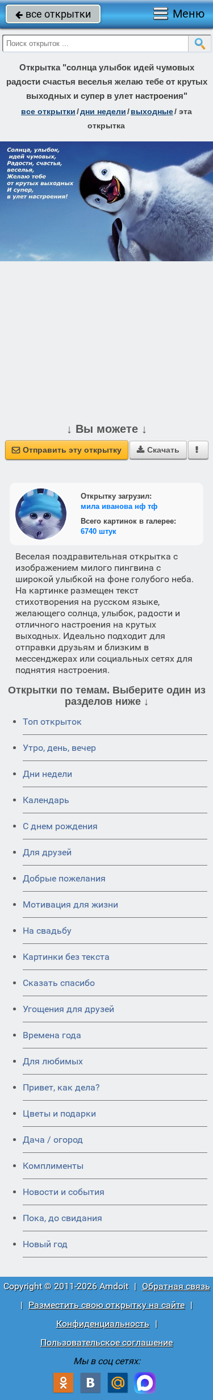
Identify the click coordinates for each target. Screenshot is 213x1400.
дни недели (103, 111)
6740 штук (98, 531)
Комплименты (53, 1165)
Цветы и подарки (59, 1113)
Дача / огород (53, 1139)
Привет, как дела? (61, 1087)
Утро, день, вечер (59, 747)
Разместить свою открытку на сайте (106, 1304)
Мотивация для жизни (70, 904)
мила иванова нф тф (119, 506)
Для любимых (53, 1061)
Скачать (158, 449)
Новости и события (64, 1191)
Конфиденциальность (102, 1323)
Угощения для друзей (68, 1009)
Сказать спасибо (59, 982)
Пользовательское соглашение (106, 1342)
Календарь (46, 800)
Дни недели (47, 773)
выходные (152, 111)
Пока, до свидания (62, 1218)
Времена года (52, 1035)
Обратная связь (176, 1286)
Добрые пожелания (64, 878)
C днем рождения (60, 826)
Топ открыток (52, 721)
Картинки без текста (66, 956)
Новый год (45, 1244)
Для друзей (47, 852)
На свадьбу (47, 930)
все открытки (53, 14)
